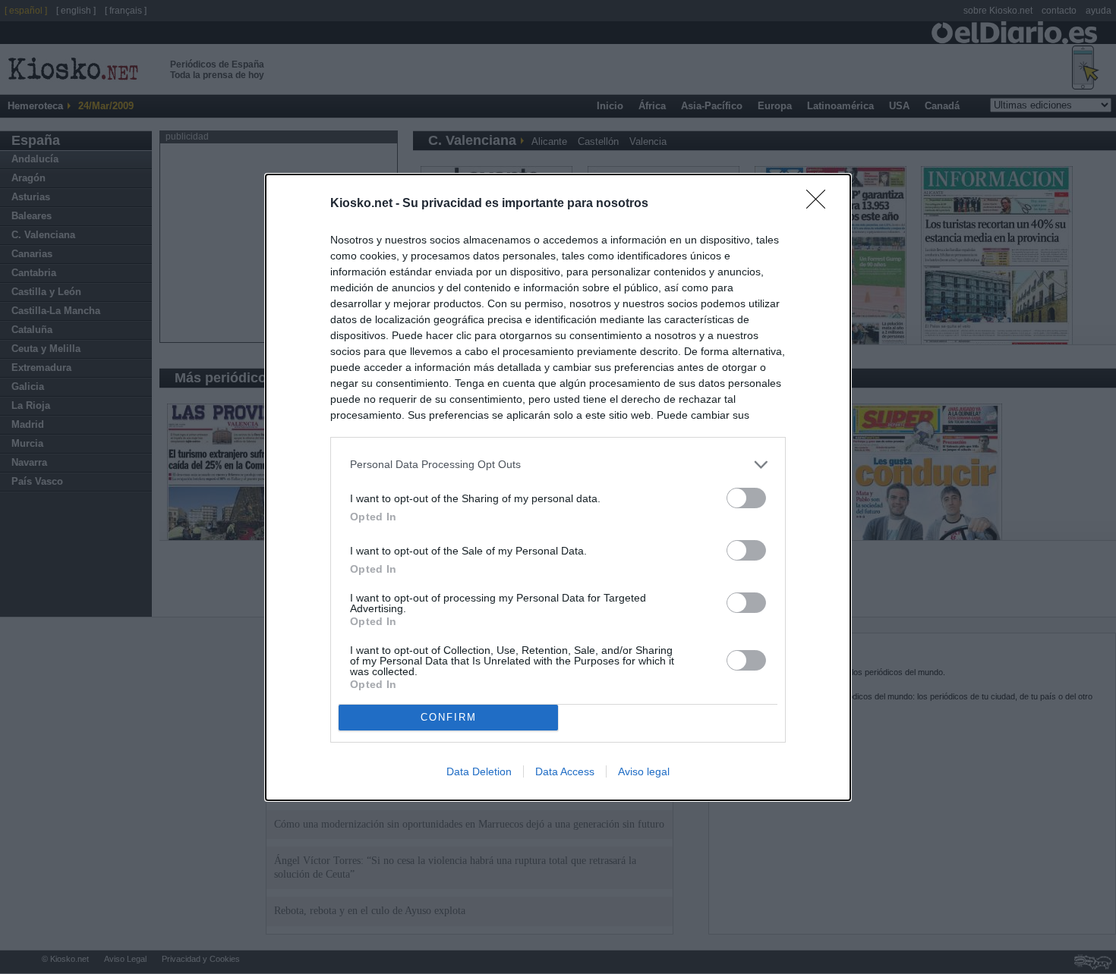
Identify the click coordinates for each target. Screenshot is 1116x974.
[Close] (820, 204)
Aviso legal (644, 771)
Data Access (564, 771)
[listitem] (558, 465)
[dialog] (558, 487)
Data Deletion (479, 771)
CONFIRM (449, 717)
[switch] (746, 498)
